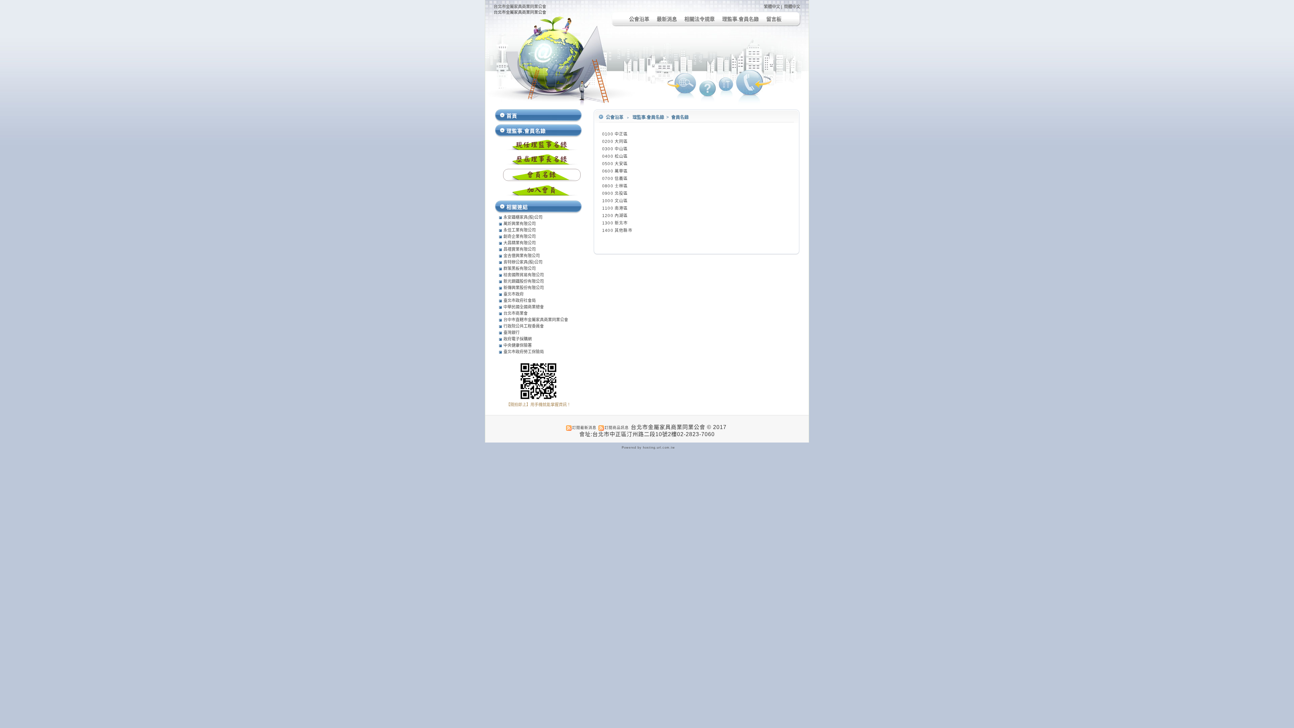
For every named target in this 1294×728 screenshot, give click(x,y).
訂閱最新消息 (584, 428)
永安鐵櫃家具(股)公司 (523, 217)
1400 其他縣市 (617, 230)
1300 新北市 (615, 223)
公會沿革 (639, 19)
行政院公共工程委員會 (523, 326)
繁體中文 (772, 6)
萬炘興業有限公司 (519, 223)
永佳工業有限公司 (519, 230)
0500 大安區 (615, 163)
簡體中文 (792, 6)
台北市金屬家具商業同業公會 (520, 6)
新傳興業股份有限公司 (523, 287)
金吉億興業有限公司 (521, 255)
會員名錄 (680, 117)
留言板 (773, 19)
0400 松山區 (615, 156)
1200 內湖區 (615, 215)
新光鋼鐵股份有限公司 (523, 281)
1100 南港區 (615, 208)
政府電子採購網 (517, 339)
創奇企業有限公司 (519, 236)
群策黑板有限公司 (519, 268)
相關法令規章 (699, 19)
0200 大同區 (615, 141)
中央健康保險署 (517, 345)
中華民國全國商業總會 (523, 307)
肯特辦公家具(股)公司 (523, 262)
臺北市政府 (513, 294)
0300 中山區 (615, 149)
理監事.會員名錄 (740, 19)
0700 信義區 (615, 178)
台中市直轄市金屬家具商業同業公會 (535, 319)
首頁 (511, 116)
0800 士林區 (615, 186)
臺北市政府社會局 (519, 300)
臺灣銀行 (511, 332)
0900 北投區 (615, 193)
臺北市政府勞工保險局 (523, 352)
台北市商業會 (515, 313)
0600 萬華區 (615, 171)
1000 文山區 (615, 201)
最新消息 (667, 19)
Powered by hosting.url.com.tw (648, 447)
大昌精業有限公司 (519, 243)
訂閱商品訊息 (617, 428)
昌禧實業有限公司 (519, 249)
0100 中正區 (615, 134)
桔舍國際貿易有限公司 (523, 275)
